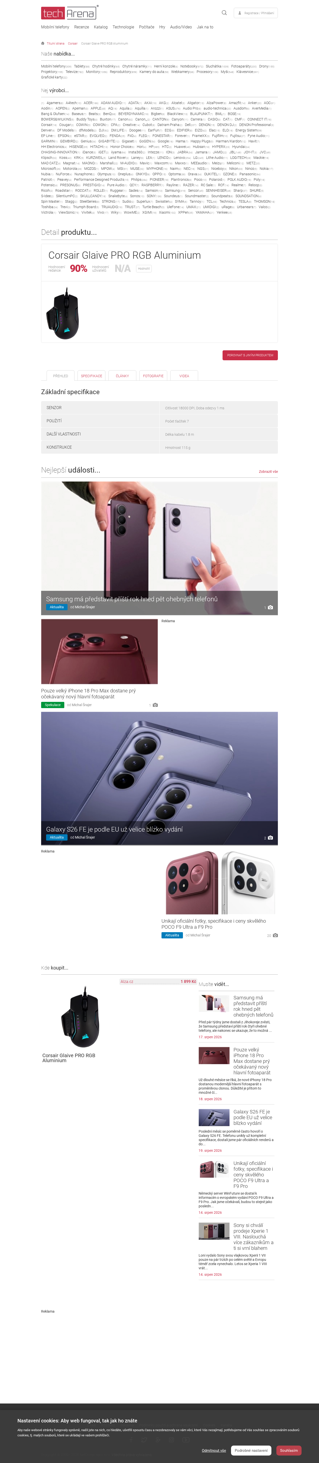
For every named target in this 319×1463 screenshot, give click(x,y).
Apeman (80, 108)
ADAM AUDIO (113, 103)
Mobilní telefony (55, 27)
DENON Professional (256, 125)
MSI (122, 169)
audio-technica (217, 108)
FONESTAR (162, 136)
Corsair (73, 43)
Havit (254, 141)
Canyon (180, 119)
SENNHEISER (218, 190)
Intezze (155, 152)
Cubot (149, 125)
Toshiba (49, 207)
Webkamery (182, 72)
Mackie (261, 158)
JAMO (220, 152)
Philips (139, 180)
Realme (239, 185)
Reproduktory (123, 72)
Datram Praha (170, 125)
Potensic (49, 185)
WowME (132, 212)
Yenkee (224, 212)
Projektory (52, 72)
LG (198, 158)
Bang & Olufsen (55, 114)
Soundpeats (222, 196)
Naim (175, 169)
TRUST (132, 207)
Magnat (71, 163)
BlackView (177, 114)
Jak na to (205, 27)
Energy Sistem (249, 130)
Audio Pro (192, 108)
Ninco (251, 169)
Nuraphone (85, 174)
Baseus (79, 114)
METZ (253, 163)
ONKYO (143, 174)
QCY (134, 185)
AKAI (150, 103)
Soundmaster (197, 196)
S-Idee (47, 196)
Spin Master (52, 201)
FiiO (132, 136)
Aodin (47, 108)
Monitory (96, 72)
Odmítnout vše (214, 1450)
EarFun (155, 130)
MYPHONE (157, 169)
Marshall (109, 163)
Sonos (137, 196)
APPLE (98, 108)
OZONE (230, 174)
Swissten (164, 201)
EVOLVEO (98, 136)
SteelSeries (89, 201)
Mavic (146, 163)
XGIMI (149, 212)
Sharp (240, 190)
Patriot (48, 180)
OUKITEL (212, 174)
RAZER (190, 185)
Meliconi (235, 163)
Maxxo (181, 163)
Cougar (66, 125)
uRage (228, 207)
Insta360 (136, 152)
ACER (91, 103)
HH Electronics (54, 147)
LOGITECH (240, 158)
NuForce (64, 174)
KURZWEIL (96, 158)
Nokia (266, 169)
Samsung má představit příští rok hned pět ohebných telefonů (132, 599)
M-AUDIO (128, 163)
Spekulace (53, 705)
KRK (79, 158)
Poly (259, 180)
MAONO (89, 163)
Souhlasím (289, 1450)
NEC (189, 169)
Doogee (137, 130)
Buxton (108, 119)
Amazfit (237, 103)
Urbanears (246, 207)
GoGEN (147, 141)
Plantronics (181, 180)
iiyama (118, 152)
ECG (169, 130)
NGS (203, 169)
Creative (131, 125)
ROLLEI (101, 190)
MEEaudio (200, 163)
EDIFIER (184, 130)
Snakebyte (118, 196)
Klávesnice (248, 72)
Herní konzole (166, 66)
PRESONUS (70, 185)
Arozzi (157, 108)
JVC (264, 152)
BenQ (109, 114)
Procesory (207, 72)
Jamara (202, 152)
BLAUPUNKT (201, 114)
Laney (137, 158)
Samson (153, 190)
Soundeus (173, 196)
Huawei (182, 147)
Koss (65, 158)
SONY (154, 196)
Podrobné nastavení (251, 1450)
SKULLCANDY (93, 196)
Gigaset (129, 141)
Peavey (64, 180)
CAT (227, 119)
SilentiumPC (67, 196)
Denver (48, 130)
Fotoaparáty (244, 66)
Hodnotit (144, 268)
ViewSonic (69, 212)
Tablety (82, 66)
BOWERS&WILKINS (57, 119)
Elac (214, 130)
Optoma (176, 174)
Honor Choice (122, 147)
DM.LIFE (119, 130)
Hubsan (201, 147)
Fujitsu (237, 136)
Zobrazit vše (268, 471)
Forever (182, 136)
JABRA (185, 152)
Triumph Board (86, 207)
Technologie (123, 27)
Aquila (126, 108)
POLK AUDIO (239, 180)
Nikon (236, 169)
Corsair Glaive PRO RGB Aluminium (104, 43)
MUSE (137, 169)
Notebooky (191, 66)
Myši (227, 72)
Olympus (106, 174)
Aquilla (141, 108)
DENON (207, 125)
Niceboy (219, 169)
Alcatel (178, 103)
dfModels (87, 130)
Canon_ (142, 119)
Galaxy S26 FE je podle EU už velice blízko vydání (114, 829)
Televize (74, 72)
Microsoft (51, 169)
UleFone (175, 207)
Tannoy (197, 201)
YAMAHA (205, 212)
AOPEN (63, 108)
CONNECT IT (259, 119)
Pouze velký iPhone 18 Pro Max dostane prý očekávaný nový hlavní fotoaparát (88, 694)
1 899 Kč (188, 981)
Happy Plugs (202, 141)
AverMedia (261, 108)
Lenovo (182, 158)
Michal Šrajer (85, 607)
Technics (228, 201)
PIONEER (159, 180)
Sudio (128, 201)
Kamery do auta (154, 72)
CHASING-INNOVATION (60, 152)
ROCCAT (83, 190)
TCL (212, 201)
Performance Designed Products (101, 180)
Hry (162, 27)
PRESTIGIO (94, 185)
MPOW (108, 169)
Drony (266, 66)
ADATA (135, 103)
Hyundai (241, 147)
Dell (190, 125)
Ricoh (47, 190)
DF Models (67, 130)
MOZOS (91, 169)
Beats (95, 114)
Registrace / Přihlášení (259, 13)
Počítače (146, 27)
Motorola (72, 169)
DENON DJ (227, 125)
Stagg (71, 201)
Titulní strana (55, 43)
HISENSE (78, 147)
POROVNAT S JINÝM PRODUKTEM (250, 355)
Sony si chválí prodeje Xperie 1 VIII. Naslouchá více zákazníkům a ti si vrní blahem (254, 1236)
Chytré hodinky (106, 66)
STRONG (111, 201)
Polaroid (217, 180)
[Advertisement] (219, 658)
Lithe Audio (217, 158)
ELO (228, 130)
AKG (164, 103)
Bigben (158, 114)
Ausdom (241, 108)
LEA (150, 158)
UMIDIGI (211, 207)
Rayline (173, 185)
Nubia (47, 174)
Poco (200, 180)
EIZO (201, 130)
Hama (182, 141)
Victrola (48, 212)
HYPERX (221, 147)
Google (165, 141)
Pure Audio (117, 185)
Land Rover (118, 158)
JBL (235, 152)
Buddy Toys (87, 119)
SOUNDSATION (248, 196)
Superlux (145, 201)
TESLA (245, 201)
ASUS (173, 108)
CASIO (214, 119)
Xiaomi (167, 212)
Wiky (116, 212)
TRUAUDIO (111, 207)
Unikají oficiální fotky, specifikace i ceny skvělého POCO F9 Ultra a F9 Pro (253, 1174)
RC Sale (208, 185)
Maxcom (163, 163)
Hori (141, 147)
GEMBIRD (69, 141)
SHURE (257, 190)
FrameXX (201, 136)
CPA (115, 125)
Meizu (218, 163)
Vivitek (88, 212)
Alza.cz (127, 981)
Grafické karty (54, 77)
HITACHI (99, 147)
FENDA (117, 136)
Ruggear (118, 190)
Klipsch (49, 158)
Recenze (81, 27)
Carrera (198, 119)
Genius (88, 141)
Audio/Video (181, 27)
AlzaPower (216, 103)
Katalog (101, 27)
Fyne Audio (258, 136)
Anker (254, 103)
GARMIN (49, 141)
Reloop (255, 185)
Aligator (195, 103)
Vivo (102, 212)
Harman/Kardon (231, 141)
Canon (125, 119)
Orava (195, 174)
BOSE (234, 114)
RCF (223, 185)
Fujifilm (220, 136)
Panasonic (249, 174)
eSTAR (80, 136)
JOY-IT (250, 152)
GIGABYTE (108, 141)
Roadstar (64, 190)
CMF (240, 119)
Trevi (65, 207)
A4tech (73, 103)
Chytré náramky (137, 66)
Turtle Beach (153, 207)
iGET (103, 152)
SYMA (181, 201)
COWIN (83, 125)
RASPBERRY (153, 185)
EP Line (48, 136)
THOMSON (264, 201)
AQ (112, 108)
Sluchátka (217, 66)
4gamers (55, 103)
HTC (167, 147)
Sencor (195, 190)
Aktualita (57, 607)
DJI (104, 130)
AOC (269, 103)
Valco (264, 207)
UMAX (193, 207)
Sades (136, 190)
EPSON (65, 136)
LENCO (164, 158)
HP (154, 147)
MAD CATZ (51, 163)
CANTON (161, 119)
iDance (89, 152)
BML (220, 114)
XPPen (185, 212)
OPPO (159, 174)
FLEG (144, 136)
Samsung (175, 190)
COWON (100, 125)
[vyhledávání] (224, 13)
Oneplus (125, 174)
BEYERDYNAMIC (133, 114)
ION (170, 152)
